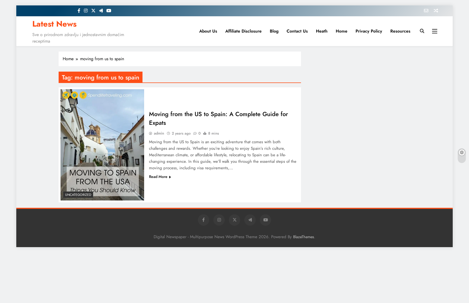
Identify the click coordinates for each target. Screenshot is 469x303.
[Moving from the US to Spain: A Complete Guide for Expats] (102, 144)
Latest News (54, 24)
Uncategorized (78, 194)
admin (159, 133)
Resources (400, 31)
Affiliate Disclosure (243, 31)
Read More (158, 176)
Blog (274, 31)
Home (341, 31)
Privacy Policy (369, 31)
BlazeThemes (303, 237)
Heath (322, 31)
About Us (208, 31)
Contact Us (297, 31)
